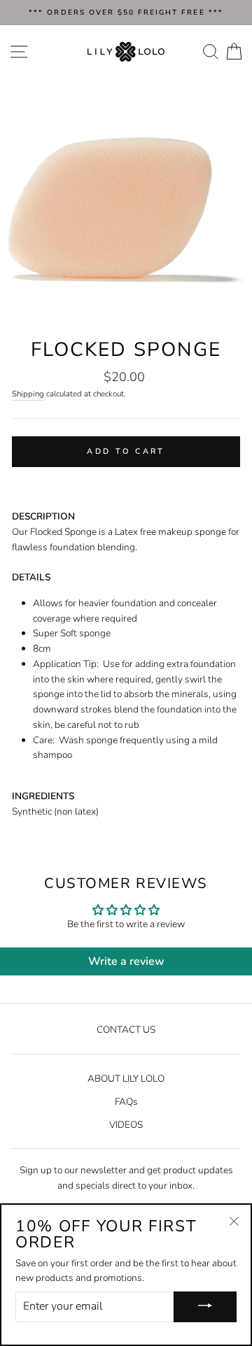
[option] (126, 12)
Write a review (126, 961)
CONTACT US (126, 1029)
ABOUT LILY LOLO (126, 1078)
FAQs (126, 1101)
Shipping (28, 393)
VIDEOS (126, 1124)
